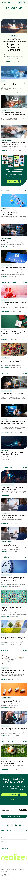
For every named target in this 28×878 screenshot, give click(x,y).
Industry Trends (5, 450)
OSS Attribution (21, 869)
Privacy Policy (4, 871)
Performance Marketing (6, 140)
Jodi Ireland (4, 461)
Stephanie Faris (5, 92)
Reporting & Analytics (6, 110)
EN (19, 2)
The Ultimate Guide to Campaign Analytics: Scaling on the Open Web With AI (13, 114)
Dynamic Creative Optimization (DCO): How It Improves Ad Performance (13, 84)
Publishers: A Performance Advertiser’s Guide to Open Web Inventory (13, 143)
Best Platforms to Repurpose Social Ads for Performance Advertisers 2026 (13, 638)
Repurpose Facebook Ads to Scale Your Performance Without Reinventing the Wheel (13, 269)
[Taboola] (23, 810)
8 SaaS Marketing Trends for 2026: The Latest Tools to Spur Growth (13, 453)
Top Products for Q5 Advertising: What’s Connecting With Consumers (13, 332)
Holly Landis (4, 276)
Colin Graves (5, 220)
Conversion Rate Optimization (8, 485)
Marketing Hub (14, 7)
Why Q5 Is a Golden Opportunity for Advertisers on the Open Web (12, 361)
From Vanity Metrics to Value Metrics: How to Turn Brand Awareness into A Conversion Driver (14, 212)
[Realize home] (6, 2)
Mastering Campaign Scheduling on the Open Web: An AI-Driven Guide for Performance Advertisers (13, 579)
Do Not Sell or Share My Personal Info (8, 869)
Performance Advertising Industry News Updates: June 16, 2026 (13, 394)
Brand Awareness (5, 208)
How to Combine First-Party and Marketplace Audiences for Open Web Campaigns (12, 609)
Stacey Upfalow (5, 616)
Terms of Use (11, 866)
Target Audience (14, 35)
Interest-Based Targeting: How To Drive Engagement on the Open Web (13, 701)
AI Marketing (4, 419)
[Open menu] (24, 2)
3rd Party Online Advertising (6, 867)
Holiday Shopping (5, 299)
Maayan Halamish (6, 432)
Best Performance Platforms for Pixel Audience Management (12, 671)
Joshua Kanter (5, 150)
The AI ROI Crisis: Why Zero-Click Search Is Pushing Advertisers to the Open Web (14, 729)
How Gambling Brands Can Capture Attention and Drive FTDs (12, 762)
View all (24, 191)
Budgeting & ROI (5, 725)
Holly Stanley (5, 586)
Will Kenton (4, 679)
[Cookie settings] (11, 875)
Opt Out (16, 866)
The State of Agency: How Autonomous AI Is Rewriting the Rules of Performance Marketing (14, 423)
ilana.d (8, 61)
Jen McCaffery (5, 400)
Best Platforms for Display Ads (10, 241)
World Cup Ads (5, 759)
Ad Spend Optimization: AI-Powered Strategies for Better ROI (12, 488)
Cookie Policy (4, 866)
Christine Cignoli (5, 367)
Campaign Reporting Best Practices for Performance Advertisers (13, 545)
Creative (3, 80)
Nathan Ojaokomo (6, 644)
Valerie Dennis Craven (7, 523)
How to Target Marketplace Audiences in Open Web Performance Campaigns (14, 44)
